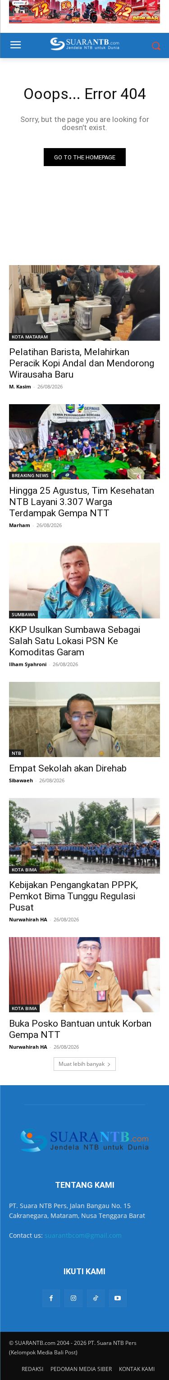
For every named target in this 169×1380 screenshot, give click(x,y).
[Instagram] (73, 1298)
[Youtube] (118, 1298)
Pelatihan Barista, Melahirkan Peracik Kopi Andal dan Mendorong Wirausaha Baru (81, 363)
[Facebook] (51, 1298)
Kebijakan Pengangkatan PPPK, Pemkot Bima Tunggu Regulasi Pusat (73, 896)
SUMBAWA (23, 614)
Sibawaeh (21, 780)
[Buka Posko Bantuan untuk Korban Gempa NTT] (84, 975)
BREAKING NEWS (30, 475)
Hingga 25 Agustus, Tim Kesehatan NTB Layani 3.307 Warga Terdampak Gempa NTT (81, 502)
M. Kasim (20, 386)
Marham (19, 525)
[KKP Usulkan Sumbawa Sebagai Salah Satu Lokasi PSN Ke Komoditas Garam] (84, 580)
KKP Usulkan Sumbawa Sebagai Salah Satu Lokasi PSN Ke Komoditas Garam (74, 641)
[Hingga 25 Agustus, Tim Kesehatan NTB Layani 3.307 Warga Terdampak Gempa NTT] (84, 442)
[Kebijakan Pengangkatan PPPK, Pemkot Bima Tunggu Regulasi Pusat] (84, 836)
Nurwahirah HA (28, 919)
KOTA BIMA (24, 869)
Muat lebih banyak (82, 1064)
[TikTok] (96, 1298)
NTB (16, 753)
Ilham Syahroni (27, 664)
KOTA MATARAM (30, 337)
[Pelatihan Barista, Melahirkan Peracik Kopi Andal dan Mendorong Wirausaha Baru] (84, 303)
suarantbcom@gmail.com (83, 1235)
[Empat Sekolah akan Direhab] (84, 720)
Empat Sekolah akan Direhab (68, 768)
